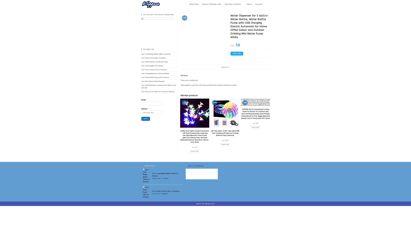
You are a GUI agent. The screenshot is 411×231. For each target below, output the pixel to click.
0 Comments (164, 193)
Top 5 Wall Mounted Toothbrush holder (154, 62)
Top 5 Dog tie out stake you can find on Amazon (157, 91)
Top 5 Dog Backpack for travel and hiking (155, 73)
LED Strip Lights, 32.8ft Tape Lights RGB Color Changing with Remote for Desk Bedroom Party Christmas (225, 133)
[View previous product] (264, 15)
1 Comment (165, 178)
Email (144, 100)
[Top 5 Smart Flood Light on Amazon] (146, 192)
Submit (145, 118)
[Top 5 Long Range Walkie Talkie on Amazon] (146, 176)
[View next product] (268, 15)
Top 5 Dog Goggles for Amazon (152, 66)
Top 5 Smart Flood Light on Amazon (153, 58)
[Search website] (269, 4)
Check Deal (237, 53)
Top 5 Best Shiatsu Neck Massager (153, 81)
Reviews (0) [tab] (225, 67)
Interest (144, 109)
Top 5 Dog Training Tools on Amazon (154, 69)
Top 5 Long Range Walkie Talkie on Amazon (156, 54)
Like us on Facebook (195, 166)
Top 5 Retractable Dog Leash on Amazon (155, 77)
